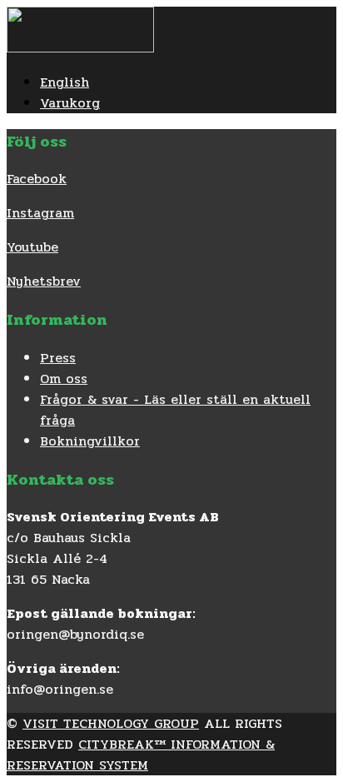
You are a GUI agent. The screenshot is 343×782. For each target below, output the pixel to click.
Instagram (40, 212)
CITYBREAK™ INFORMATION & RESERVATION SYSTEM (141, 754)
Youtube (32, 247)
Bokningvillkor (90, 441)
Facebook (37, 178)
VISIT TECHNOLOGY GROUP (110, 723)
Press (58, 357)
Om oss (63, 378)
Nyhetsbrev (44, 281)
